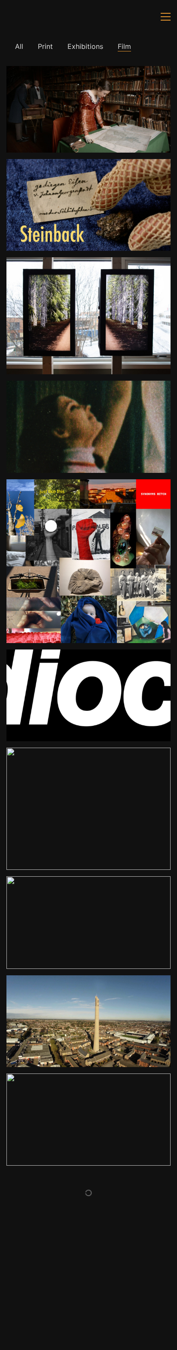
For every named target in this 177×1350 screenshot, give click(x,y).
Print (45, 46)
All (19, 46)
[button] (166, 17)
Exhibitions (85, 46)
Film (124, 46)
